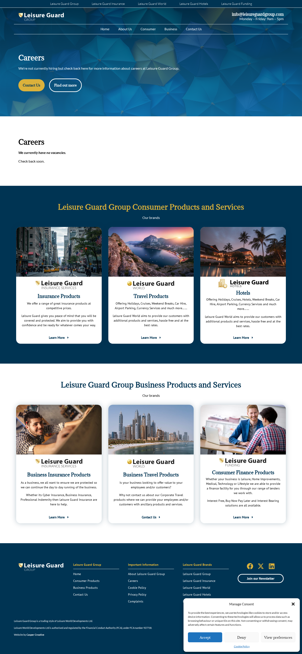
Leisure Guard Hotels (194, 4)
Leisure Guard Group (64, 4)
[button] (293, 604)
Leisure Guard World (152, 4)
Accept (205, 637)
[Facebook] (250, 566)
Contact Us (194, 29)
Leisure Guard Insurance (108, 4)
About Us (125, 29)
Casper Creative (35, 634)
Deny (241, 637)
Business (170, 29)
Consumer (148, 29)
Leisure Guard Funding (236, 4)
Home (105, 29)
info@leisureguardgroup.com (258, 14)
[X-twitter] (261, 566)
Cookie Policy (242, 646)
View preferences (278, 637)
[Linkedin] (271, 566)
